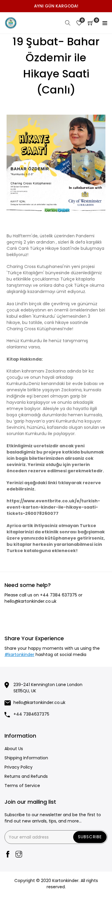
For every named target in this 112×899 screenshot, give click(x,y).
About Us (13, 749)
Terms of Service (22, 786)
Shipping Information (26, 758)
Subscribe (90, 837)
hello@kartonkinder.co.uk (30, 601)
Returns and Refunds (26, 776)
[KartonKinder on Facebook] (7, 854)
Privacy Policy (18, 767)
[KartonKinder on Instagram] (19, 854)
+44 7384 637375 (58, 595)
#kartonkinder (19, 654)
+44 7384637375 (31, 714)
